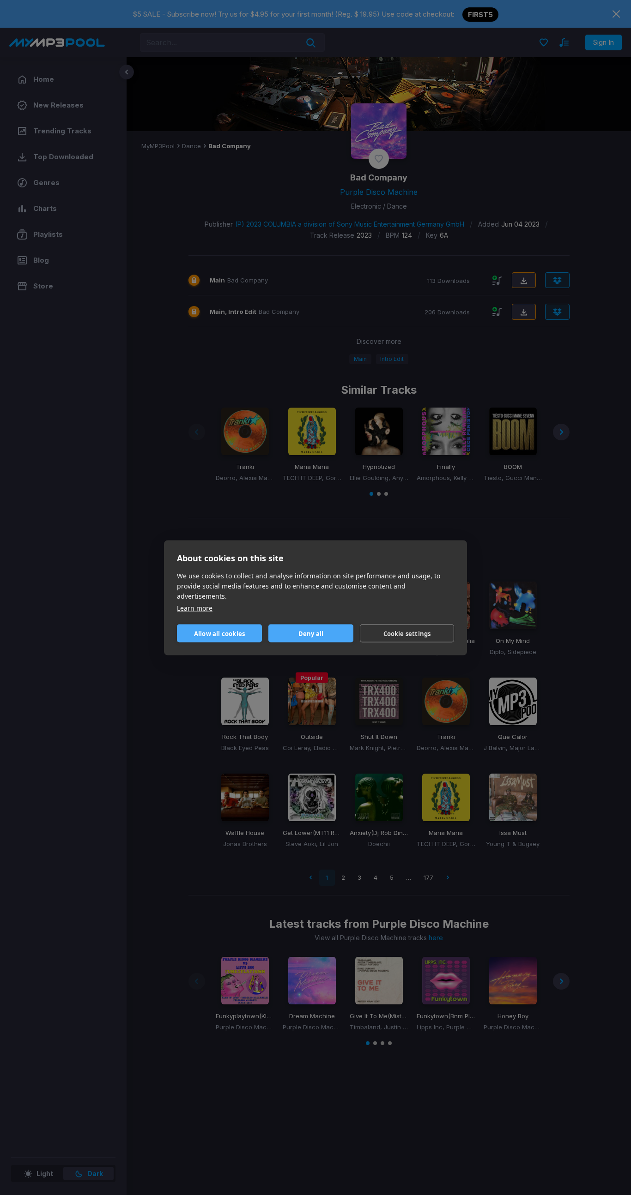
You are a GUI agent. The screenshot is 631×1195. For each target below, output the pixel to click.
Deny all (311, 633)
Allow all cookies (219, 633)
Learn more (194, 607)
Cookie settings (407, 633)
